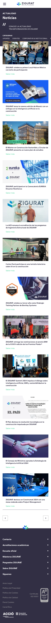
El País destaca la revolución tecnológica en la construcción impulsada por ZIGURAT (25, 423)
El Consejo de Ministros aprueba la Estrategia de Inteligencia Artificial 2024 (26, 462)
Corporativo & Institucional (34, 38)
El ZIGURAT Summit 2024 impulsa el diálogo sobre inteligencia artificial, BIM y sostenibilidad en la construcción (27, 383)
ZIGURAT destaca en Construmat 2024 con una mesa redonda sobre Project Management (25, 501)
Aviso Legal (7, 583)
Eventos (16, 38)
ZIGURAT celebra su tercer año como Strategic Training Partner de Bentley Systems (25, 304)
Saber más (10, 74)
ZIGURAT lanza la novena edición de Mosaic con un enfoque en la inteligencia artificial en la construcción (27, 108)
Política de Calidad (10, 597)
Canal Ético (7, 607)
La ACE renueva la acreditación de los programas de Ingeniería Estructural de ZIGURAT (26, 226)
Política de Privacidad (11, 588)
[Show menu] (5, 4)
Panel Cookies (8, 602)
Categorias (7, 35)
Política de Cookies (10, 593)
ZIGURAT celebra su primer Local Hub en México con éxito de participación (26, 68)
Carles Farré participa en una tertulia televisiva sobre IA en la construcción (25, 265)
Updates (6, 38)
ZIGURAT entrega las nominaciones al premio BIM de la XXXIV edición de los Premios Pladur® (26, 343)
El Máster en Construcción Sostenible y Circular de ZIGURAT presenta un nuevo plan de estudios (27, 148)
